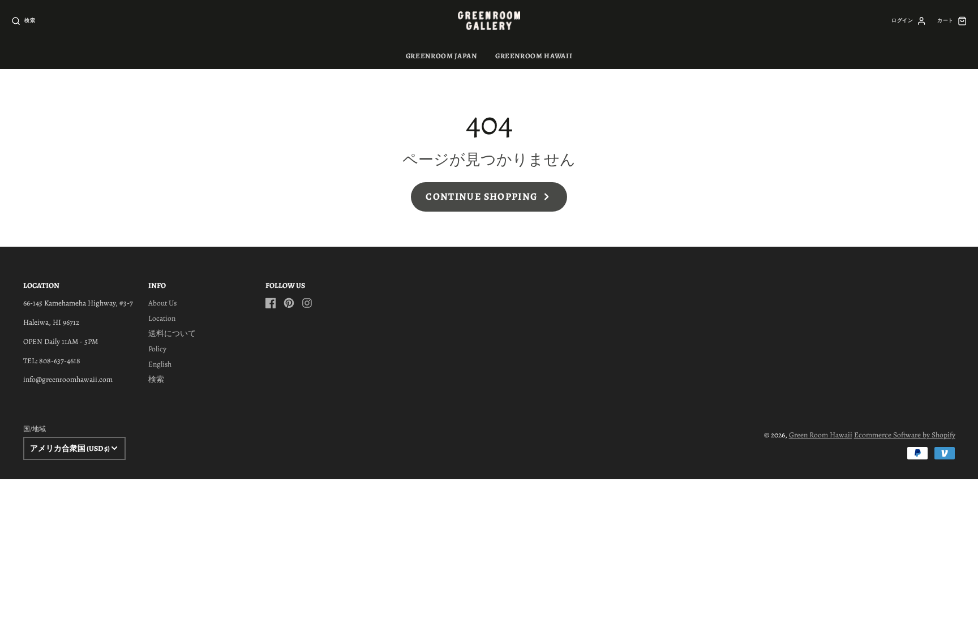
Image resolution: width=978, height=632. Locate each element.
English (159, 364)
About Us (162, 303)
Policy (157, 348)
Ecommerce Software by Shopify (904, 434)
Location (161, 318)
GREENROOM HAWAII (533, 56)
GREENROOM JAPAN (441, 56)
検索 (156, 379)
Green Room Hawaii (820, 434)
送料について (172, 333)
